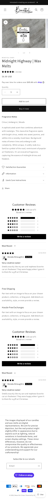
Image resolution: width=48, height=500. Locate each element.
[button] (5, 10)
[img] (8, 253)
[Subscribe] (38, 466)
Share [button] (7, 188)
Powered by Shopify (32, 495)
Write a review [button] (24, 236)
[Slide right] (30, 53)
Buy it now (24, 108)
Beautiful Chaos (19, 495)
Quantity (5, 87)
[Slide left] (18, 53)
